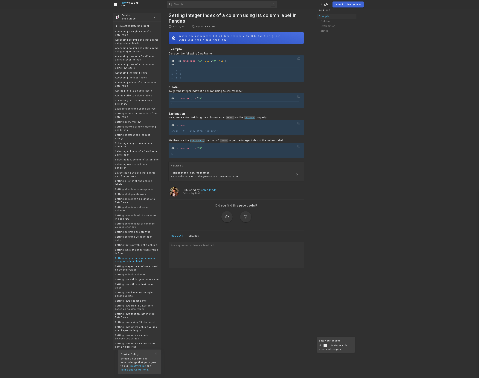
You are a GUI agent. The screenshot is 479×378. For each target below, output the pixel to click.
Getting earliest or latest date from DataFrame (136, 115)
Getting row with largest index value (137, 279)
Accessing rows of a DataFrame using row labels (134, 66)
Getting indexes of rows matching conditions (135, 128)
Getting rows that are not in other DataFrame (135, 316)
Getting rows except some (131, 301)
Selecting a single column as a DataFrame (134, 145)
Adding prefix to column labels (133, 90)
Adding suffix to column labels (133, 95)
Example (324, 16)
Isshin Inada (209, 190)
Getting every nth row (128, 122)
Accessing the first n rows (131, 73)
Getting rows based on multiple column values (134, 294)
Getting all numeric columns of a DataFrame (135, 201)
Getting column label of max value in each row (135, 217)
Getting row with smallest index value (134, 286)
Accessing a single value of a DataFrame (133, 33)
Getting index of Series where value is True (136, 252)
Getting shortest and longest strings (132, 137)
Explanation (328, 26)
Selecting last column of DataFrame (137, 159)
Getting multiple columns (130, 274)
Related (324, 30)
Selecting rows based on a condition (131, 166)
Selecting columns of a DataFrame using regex (136, 153)
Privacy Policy (137, 366)
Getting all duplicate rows (130, 194)
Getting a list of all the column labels (133, 183)
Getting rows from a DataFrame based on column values (134, 307)
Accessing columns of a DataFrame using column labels (136, 42)
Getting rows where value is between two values (132, 337)
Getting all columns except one (134, 189)
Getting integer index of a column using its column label (135, 260)
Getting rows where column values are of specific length (136, 329)
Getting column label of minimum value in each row (135, 225)
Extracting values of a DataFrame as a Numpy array (135, 174)
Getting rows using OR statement (135, 322)
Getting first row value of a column (136, 245)
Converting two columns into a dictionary (133, 102)
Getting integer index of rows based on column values (136, 268)
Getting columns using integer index (133, 239)
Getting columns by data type (132, 232)
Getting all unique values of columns (132, 209)
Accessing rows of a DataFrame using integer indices (134, 58)
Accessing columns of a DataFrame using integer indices (136, 50)
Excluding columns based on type (135, 108)
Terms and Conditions (134, 369)
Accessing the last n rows (131, 77)
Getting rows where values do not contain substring (135, 345)
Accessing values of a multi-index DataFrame (135, 84)
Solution (326, 21)
